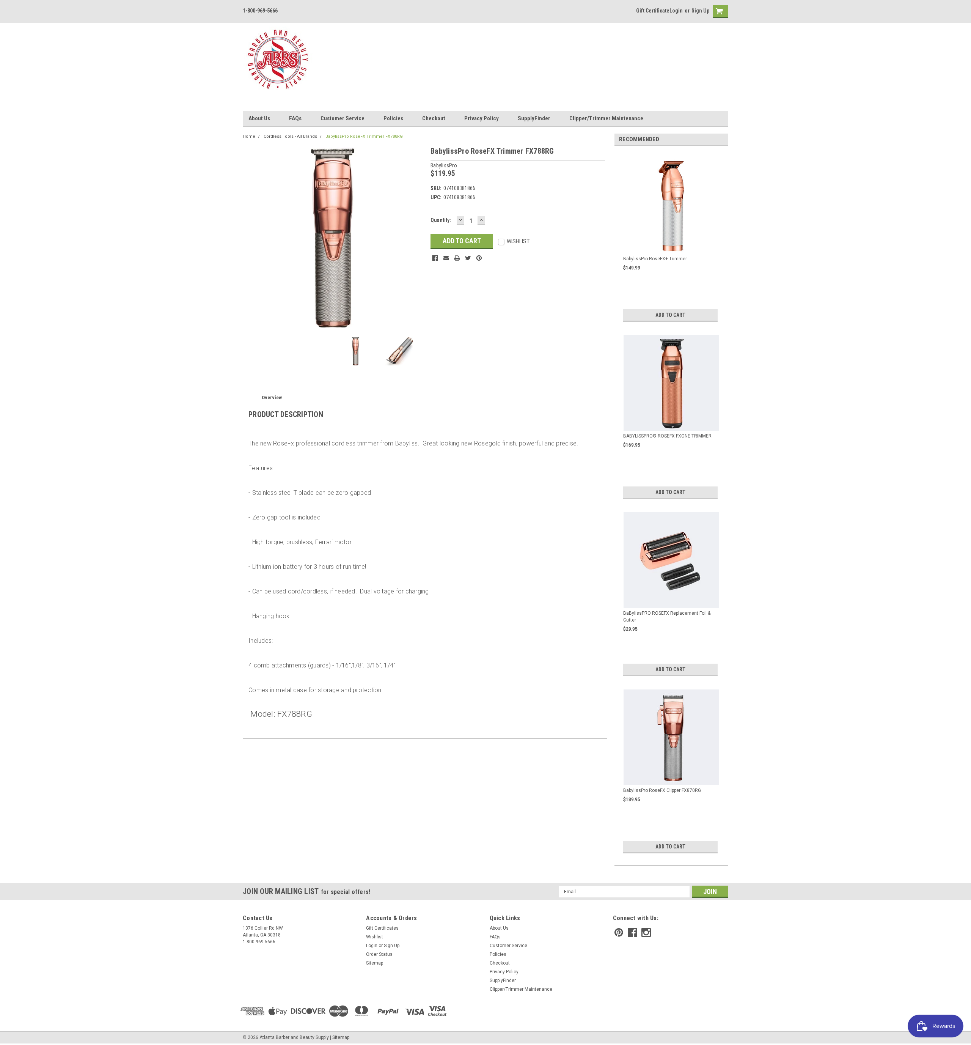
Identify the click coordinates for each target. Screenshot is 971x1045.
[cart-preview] (718, 11)
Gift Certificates (382, 928)
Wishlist (374, 937)
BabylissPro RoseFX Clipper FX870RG (662, 790)
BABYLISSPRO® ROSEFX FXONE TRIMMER (667, 436)
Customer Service (343, 118)
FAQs (295, 118)
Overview (272, 397)
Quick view (671, 247)
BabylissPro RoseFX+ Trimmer (655, 258)
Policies (393, 118)
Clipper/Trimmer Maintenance (606, 118)
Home (249, 136)
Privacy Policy (481, 118)
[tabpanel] (671, 238)
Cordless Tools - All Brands (290, 136)
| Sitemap (339, 1037)
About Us (259, 118)
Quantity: (441, 220)
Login (676, 11)
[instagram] (646, 932)
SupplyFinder (534, 118)
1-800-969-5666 (260, 11)
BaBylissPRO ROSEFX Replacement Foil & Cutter (666, 617)
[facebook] (632, 932)
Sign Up (700, 11)
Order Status (379, 954)
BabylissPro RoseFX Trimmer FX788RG (364, 136)
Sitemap (374, 963)
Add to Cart (670, 315)
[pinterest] (619, 932)
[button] (970, 1041)
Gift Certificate (652, 11)
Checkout (433, 118)
